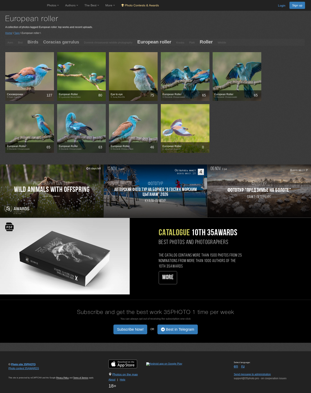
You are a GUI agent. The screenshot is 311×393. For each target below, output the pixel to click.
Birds (33, 42)
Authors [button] (70, 5)
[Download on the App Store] (127, 363)
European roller (154, 42)
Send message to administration (252, 374)
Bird (20, 42)
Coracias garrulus (61, 42)
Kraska (180, 42)
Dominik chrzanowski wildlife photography (108, 42)
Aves (10, 42)
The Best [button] (90, 5)
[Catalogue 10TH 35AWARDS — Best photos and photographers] (65, 255)
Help (122, 379)
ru (243, 366)
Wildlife (222, 42)
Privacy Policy (62, 378)
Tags (17, 33)
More (167, 277)
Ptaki (192, 42)
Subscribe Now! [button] (130, 329)
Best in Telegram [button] (179, 329)
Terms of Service (80, 378)
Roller (206, 42)
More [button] (109, 5)
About (112, 379)
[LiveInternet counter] (17, 372)
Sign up (297, 5)
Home (8, 33)
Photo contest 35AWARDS (23, 368)
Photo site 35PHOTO (23, 364)
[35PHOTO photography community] (23, 5)
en (236, 366)
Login (281, 5)
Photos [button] (52, 5)
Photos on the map (125, 374)
